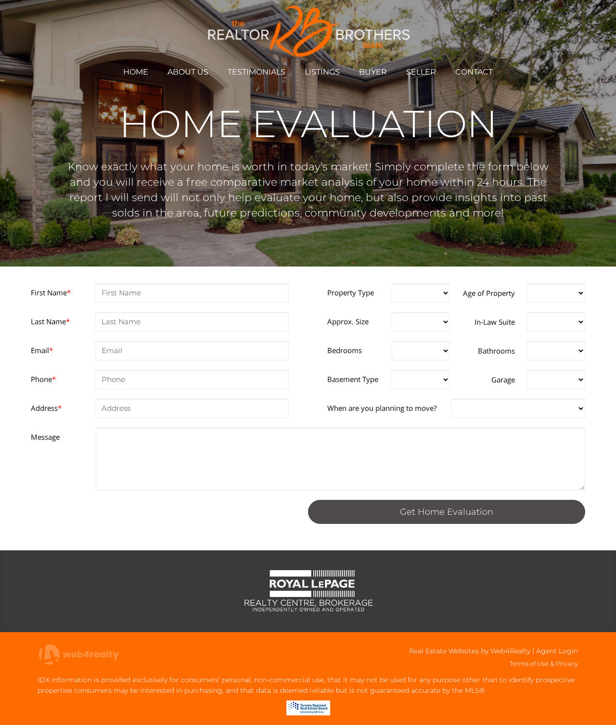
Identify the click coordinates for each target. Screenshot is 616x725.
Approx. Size (348, 321)
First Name (51, 292)
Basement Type (352, 379)
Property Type (350, 292)
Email (42, 350)
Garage (503, 379)
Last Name (50, 321)
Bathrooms (496, 351)
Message (45, 437)
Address (46, 408)
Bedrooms (344, 350)
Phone (43, 379)
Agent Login (557, 651)
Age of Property (489, 293)
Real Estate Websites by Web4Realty (469, 651)
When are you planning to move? (381, 408)
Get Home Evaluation (446, 512)
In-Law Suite (495, 322)
